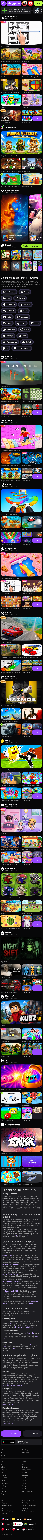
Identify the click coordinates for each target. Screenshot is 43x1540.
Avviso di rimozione (28, 1500)
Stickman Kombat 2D (10, 1291)
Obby (2, 1494)
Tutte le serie (26, 1452)
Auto (23, 1464)
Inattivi (24, 1488)
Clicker (24, 1480)
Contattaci (4, 1513)
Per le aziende (5, 1508)
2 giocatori (19, 1327)
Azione (3, 1467)
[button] (21, 1442)
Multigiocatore (26, 1470)
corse (4, 1339)
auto (36, 1337)
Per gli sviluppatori (6, 1505)
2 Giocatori (4, 1488)
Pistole (24, 1478)
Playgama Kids (27, 1508)
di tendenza (33, 1303)
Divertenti (25, 1467)
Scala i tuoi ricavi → (9, 1424)
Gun (33, 1333)
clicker (30, 1345)
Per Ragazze (5, 1486)
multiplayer (29, 1327)
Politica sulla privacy (7, 1511)
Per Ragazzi (4, 1491)
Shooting (27, 1333)
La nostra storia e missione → (13, 1385)
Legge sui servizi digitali (29, 1505)
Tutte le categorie (27, 1491)
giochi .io (11, 1323)
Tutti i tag (25, 1450)
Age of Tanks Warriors (11, 1274)
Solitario (24, 1483)
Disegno (24, 1486)
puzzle (4, 1347)
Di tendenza (4, 1450)
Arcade (3, 1461)
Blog (2, 1500)
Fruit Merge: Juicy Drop (11, 1281)
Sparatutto (25, 1472)
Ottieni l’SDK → (7, 1404)
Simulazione (4, 1478)
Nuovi (2, 1452)
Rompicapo (4, 1470)
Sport (2, 1472)
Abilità (3, 1480)
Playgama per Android (21, 1235)
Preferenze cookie (28, 1511)
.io (1, 1464)
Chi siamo (4, 1503)
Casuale (3, 1455)
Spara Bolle (4, 1483)
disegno (13, 1348)
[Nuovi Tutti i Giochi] (37, 266)
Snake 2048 (7, 1255)
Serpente (25, 1475)
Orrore (24, 1461)
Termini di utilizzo (27, 1503)
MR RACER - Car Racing (11, 1265)
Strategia (3, 1475)
